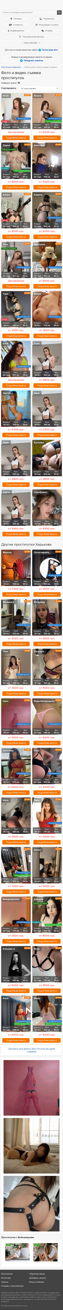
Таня (5, 293)
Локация (17, 18)
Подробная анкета (16, 137)
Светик (7, 393)
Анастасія (39, 145)
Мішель (7, 552)
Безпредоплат (11, 899)
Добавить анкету (37, 1278)
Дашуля (38, 899)
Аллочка (39, 442)
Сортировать (8, 88)
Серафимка (40, 492)
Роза (36, 343)
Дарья (6, 145)
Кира (5, 800)
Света (6, 492)
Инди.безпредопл (44, 701)
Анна (5, 998)
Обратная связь (37, 1274)
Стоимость (18, 25)
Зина (36, 393)
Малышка (8, 602)
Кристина (8, 750)
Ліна (5, 651)
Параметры (48, 18)
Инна (36, 948)
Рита (36, 750)
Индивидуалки (17, 30)
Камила (38, 194)
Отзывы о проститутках (12, 1286)
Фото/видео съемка (48, 25)
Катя (5, 343)
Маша (37, 998)
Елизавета (9, 948)
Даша (37, 849)
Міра (5, 849)
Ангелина (39, 602)
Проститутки (7, 1274)
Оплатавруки (41, 552)
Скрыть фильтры (31, 43)
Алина (6, 194)
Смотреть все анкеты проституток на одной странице (31, 1050)
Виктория (39, 244)
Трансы (4, 1282)
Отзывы (49, 30)
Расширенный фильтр (33, 36)
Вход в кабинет (36, 1282)
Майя (6, 442)
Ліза (5, 244)
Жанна (37, 95)
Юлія (6, 95)
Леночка (39, 651)
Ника (5, 701)
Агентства (6, 1278)
